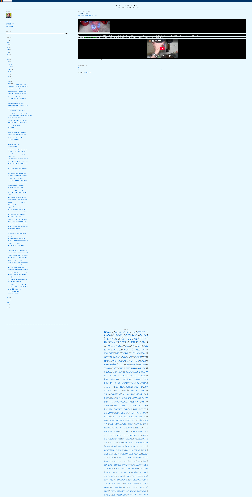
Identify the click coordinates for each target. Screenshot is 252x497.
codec (132, 350)
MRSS (105, 447)
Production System (116, 456)
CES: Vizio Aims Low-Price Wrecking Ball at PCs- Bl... (17, 247)
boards (140, 472)
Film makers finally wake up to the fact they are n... (17, 110)
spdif (140, 416)
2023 (8, 44)
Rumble (118, 460)
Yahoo (105, 409)
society (135, 416)
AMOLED (127, 421)
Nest (145, 449)
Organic (134, 453)
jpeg (144, 353)
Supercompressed (108, 464)
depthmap (128, 476)
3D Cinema (107, 345)
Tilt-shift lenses (139, 465)
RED (142, 387)
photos (140, 415)
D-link (128, 431)
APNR (137, 359)
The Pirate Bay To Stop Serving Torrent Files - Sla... (17, 218)
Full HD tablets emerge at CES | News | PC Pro (16, 243)
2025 (8, 40)
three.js (124, 490)
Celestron (135, 428)
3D (117, 331)
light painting (120, 480)
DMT (145, 431)
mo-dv (145, 483)
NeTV (119, 402)
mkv (141, 483)
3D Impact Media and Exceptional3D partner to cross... (17, 89)
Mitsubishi (144, 447)
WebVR (105, 374)
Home (162, 69)
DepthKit (141, 432)
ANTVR (123, 395)
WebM (132, 380)
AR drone (9, 212)
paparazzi (112, 486)
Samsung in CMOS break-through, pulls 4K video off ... (17, 113)
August (9, 71)
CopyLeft (135, 430)
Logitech (114, 446)
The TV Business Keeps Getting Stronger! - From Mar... (17, 180)
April (9, 78)
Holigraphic (131, 342)
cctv (108, 334)
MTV (109, 447)
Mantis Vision (127, 401)
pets (117, 486)
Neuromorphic (129, 450)
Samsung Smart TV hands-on (13, 129)
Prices (146, 404)
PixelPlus (131, 454)
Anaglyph (124, 423)
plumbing (127, 486)
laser (127, 364)
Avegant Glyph (113, 424)
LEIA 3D (119, 445)
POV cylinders (93, 37)
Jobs (125, 443)
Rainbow (136, 457)
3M (132, 420)
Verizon (144, 372)
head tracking (142, 368)
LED (113, 367)
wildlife (140, 494)
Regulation (140, 458)
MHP (142, 446)
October (9, 67)
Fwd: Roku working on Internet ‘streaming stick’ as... (17, 282)
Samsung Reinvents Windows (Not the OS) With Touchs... (18, 177)
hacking (140, 374)
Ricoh (146, 458)
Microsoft (141, 342)
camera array (137, 345)
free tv (144, 477)
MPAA (146, 386)
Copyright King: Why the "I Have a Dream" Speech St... (17, 194)
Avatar (106, 424)
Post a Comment (81, 67)
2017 (8, 54)
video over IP (142, 417)
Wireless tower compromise (13, 124)
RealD (128, 379)
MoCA (105, 449)
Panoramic (138, 367)
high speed (124, 413)
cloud (116, 353)
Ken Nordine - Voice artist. (12, 204)
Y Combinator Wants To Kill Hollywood (15, 125)
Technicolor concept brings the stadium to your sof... (17, 195)
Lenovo (140, 445)
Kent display (145, 443)
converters (114, 475)
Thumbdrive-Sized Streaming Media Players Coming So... (18, 269)
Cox (111, 431)
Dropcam (146, 434)
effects (140, 476)
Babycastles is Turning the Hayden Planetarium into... (17, 107)
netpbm (144, 484)
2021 (8, 47)
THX (128, 464)
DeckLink (134, 432)
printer (114, 416)
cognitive (138, 473)
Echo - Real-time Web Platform (13, 200)
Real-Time (122, 379)
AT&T (133, 421)
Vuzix (142, 469)
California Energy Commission (123, 397)
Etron (105, 436)
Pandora (144, 402)
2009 (8, 300)
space (133, 393)
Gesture (139, 365)
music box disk (130, 484)
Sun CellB (114, 372)
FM (112, 436)
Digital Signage (134, 434)
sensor (130, 416)
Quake (105, 457)
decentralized (112, 476)
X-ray (129, 471)
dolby (105, 382)
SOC (138, 460)
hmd (136, 339)
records (107, 488)
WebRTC (122, 368)
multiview (106, 393)
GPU (107, 356)
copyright (107, 335)
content (118, 410)
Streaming (128, 331)
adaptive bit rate (118, 409)
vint (111, 494)
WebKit (113, 471)
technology (126, 375)
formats (133, 368)
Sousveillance (138, 356)
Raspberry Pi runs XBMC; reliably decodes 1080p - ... (17, 136)
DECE (135, 384)
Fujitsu (134, 436)
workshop (114, 495)
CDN (110, 361)
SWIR (145, 460)
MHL (139, 446)
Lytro (124, 356)
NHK (142, 449)
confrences (111, 410)
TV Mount (138, 464)
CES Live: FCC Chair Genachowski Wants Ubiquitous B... (18, 226)
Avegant (144, 395)
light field (144, 335)
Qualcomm (136, 387)
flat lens (106, 391)
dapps (105, 476)
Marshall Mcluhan (123, 447)
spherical (139, 393)
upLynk (138, 491)
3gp (135, 420)
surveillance (108, 338)
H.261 (123, 438)
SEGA (126, 460)
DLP (139, 384)
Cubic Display (122, 431)
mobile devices (133, 344)
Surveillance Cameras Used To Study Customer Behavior (18, 86)
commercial (143, 390)
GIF (141, 436)
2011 (8, 297)
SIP (130, 405)
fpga (115, 382)
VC (137, 406)
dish (134, 410)
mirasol (130, 483)
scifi (124, 393)
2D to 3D (136, 354)
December (10, 64)
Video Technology (126, 5)
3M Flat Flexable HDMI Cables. (13, 144)
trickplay (106, 491)
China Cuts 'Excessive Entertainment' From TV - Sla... (17, 267)
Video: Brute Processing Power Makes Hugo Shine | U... (17, 165)
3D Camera (133, 335)
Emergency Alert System (123, 435)
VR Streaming (141, 352)
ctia (135, 475)
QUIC (139, 456)
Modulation (111, 449)
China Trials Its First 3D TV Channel (14, 289)
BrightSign (115, 427)
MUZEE (112, 447)
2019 (8, 51)
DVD (131, 348)
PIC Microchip (128, 387)
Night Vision (137, 450)
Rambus (106, 389)
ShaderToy (134, 461)
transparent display (141, 490)
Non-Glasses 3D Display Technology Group (15, 187)
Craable (116, 431)
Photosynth (124, 454)
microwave (114, 483)
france (139, 477)
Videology (120, 469)
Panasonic (114, 360)
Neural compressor (120, 450)
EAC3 (111, 435)
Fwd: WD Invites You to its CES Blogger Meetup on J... (17, 257)
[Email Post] (101, 59)
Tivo (118, 380)
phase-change (132, 415)
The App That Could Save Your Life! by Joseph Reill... (17, 272)
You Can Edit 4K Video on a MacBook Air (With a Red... (18, 91)
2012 (8, 63)
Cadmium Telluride (124, 428)
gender (106, 479)
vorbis (125, 494)
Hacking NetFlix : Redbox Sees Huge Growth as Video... (18, 120)
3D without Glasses (109, 365)
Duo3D (107, 435)
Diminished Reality (131, 376)
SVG (141, 460)
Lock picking (107, 446)
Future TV (143, 359)
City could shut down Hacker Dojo (14, 88)
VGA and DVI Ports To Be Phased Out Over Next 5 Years (18, 161)
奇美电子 (123, 495)
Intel (105, 401)
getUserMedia (107, 413)
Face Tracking (138, 369)
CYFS (117, 428)
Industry (125, 442)
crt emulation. (128, 475)
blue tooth (134, 472)
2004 (8, 307)
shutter (127, 488)
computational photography (112, 357)
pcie (120, 393)
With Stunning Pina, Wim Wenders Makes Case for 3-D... (18, 158)
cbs (105, 410)
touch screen (113, 394)
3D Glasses (125, 352)
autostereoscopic (126, 374)
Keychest (111, 401)
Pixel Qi (134, 404)
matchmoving (130, 391)
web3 (107, 395)
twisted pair (120, 491)
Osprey (138, 453)
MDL (121, 401)
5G (115, 395)
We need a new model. (12, 95)
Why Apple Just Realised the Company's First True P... (17, 98)
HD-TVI (110, 439)
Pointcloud (145, 454)
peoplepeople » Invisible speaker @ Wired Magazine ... (17, 149)
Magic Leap (116, 378)
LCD (115, 339)
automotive (117, 374)
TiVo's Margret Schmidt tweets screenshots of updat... (17, 137)
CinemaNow (119, 430)
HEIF (126, 439)
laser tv (138, 357)
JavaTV (120, 443)
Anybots (137, 395)
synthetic (106, 490)
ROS (128, 457)
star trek (139, 488)
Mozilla (131, 378)
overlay (125, 415)
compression (124, 353)
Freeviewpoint (109, 341)
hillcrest (112, 479)
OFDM (127, 402)
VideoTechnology (119, 408)
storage (144, 360)
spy (145, 393)
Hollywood (143, 399)
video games (143, 382)
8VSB (141, 420)
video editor (115, 344)
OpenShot (112, 453)
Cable (146, 338)
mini (125, 483)
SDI (132, 379)
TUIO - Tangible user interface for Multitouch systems (17, 168)
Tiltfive (146, 465)
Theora (127, 465)
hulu (138, 350)
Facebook (115, 361)
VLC (140, 372)
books (145, 472)
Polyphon (108, 456)
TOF (120, 372)
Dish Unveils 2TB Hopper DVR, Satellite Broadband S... (18, 240)
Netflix (135, 333)
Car (131, 428)
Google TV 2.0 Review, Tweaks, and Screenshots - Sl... (17, 209)
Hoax (137, 399)
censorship (116, 473)
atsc (145, 380)
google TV (125, 357)
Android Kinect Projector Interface (14, 108)
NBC (135, 378)
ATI (136, 421)
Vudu (127, 408)
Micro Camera (123, 378)
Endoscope (145, 376)
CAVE (113, 397)
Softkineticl (114, 462)
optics (113, 346)
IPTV (116, 356)
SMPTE (134, 405)
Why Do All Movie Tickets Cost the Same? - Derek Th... (18, 286)
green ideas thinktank (9, 26)
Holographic (132, 371)
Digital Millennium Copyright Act (116, 376)
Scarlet (123, 461)
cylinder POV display (85, 34)
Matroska (143, 401)
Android (140, 346)
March (9, 79)
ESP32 (115, 435)
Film (113, 371)
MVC (116, 447)
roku (120, 354)
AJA (119, 421)
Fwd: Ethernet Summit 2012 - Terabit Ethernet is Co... (17, 84)
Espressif (119, 399)
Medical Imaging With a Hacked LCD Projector (16, 288)
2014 (8, 59)
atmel (112, 472)
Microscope (130, 367)
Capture (108, 384)
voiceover (119, 494)
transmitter (107, 417)
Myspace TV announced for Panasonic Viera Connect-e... (18, 236)
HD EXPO (140, 438)
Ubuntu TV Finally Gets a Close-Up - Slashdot (16, 245)
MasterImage (136, 401)
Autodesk (137, 423)
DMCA (141, 431)
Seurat (128, 461)
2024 (8, 42)
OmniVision (141, 378)
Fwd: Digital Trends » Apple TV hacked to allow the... (17, 294)
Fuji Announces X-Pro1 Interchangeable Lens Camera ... (18, 235)
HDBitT (114, 439)
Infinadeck (131, 442)
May (9, 76)
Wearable (126, 380)
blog (129, 472)
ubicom (126, 491)
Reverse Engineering (122, 389)
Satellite (137, 379)
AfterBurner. (107, 423)
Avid (120, 424)
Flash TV (116, 386)
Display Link (120, 398)
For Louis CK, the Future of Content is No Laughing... (17, 265)
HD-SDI (105, 439)
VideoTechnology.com (10, 23)
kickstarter (143, 479)
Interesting (140, 371)
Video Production (143, 468)
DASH (131, 384)
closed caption (131, 473)
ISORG (107, 442)
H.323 (135, 438)
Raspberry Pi (119, 345)
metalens (143, 391)
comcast (145, 345)
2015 (8, 57)
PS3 (145, 453)
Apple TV (114, 342)
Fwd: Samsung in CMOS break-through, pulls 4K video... (18, 112)
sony (114, 349)
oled (118, 352)
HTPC (129, 399)
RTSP (117, 379)
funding (144, 412)
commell (144, 473)
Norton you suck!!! (11, 166)
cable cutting (142, 363)
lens (131, 360)
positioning (107, 416)
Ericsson (144, 435)
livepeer (132, 413)
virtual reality (121, 333)
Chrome (133, 365)
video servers (116, 419)
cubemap (139, 475)
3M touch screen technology (13, 146)
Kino (107, 445)
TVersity (144, 464)
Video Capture (122, 363)
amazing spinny (88, 37)
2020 (8, 49)
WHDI (146, 469)
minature (120, 483)
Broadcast (143, 375)
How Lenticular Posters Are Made (14, 171)
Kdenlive (138, 443)
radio (125, 416)
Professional (123, 405)
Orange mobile (126, 453)
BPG (145, 424)
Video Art (115, 368)
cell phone (125, 360)
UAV (116, 390)
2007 (8, 304)
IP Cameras (134, 361)
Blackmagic (107, 397)
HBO (132, 386)
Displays (145, 333)
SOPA (140, 405)
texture (118, 490)
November (10, 66)
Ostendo (133, 402)
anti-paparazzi (132, 363)
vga (133, 359)
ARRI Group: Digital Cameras (13, 100)
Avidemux (125, 424)
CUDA (110, 428)
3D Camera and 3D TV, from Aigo (14, 139)
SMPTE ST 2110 (132, 460)
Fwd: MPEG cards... (11, 189)
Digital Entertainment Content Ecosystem (119, 434)
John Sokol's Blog (9, 24)
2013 (8, 61)
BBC (138, 375)
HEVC (128, 361)
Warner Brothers (134, 408)
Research (112, 389)
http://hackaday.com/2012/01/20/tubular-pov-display (87, 15)
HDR (119, 439)
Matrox (106, 402)
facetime (134, 477)
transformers (131, 490)
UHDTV (135, 372)
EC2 (139, 398)
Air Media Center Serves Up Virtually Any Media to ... (17, 122)
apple (125, 335)
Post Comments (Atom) (87, 72)
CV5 (113, 428)
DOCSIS (110, 432)
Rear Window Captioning (117, 458)
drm (132, 353)
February (9, 81)
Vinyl (138, 469)
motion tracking (109, 352)
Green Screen (117, 438)
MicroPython (133, 447)
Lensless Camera (120, 367)
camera (107, 331)
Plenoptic (108, 372)
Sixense (144, 461)
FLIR (112, 386)
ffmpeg (106, 364)
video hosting (133, 417)
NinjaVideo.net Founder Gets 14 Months (15, 148)
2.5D (117, 420)
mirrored (136, 483)
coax (137, 390)
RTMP (144, 367)
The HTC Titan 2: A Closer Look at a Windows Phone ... (18, 224)
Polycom (140, 404)
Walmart (108, 471)
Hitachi (140, 439)
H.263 (127, 438)
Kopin (111, 445)
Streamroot (135, 462)
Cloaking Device (127, 430)
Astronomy (130, 423)
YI (145, 408)
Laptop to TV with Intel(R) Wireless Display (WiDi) (17, 284)
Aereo (133, 346)
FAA (109, 436)
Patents (112, 379)
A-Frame (146, 420)
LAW (121, 334)
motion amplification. (115, 484)
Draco (134, 398)
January (9, 83)
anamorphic (107, 472)
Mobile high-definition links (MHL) (14, 281)
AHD (115, 421)
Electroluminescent (109, 399)
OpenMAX (106, 453)
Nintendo (144, 450)
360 (117, 338)
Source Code (121, 406)
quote (130, 487)
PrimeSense (109, 405)
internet (128, 334)
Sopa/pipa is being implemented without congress (17, 93)
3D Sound (128, 420)
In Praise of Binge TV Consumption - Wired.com (16, 206)
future (113, 348)
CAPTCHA (122, 427)
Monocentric (119, 449)
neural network (117, 415)
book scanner (137, 409)
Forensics (117, 436)
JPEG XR (107, 443)
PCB (142, 453)
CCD (105, 361)
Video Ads (117, 468)
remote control (118, 359)
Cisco (113, 384)
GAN (138, 436)
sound (129, 393)
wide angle (111, 420)
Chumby (135, 397)
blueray (143, 344)
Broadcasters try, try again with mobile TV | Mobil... (17, 274)
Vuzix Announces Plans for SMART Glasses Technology (18, 255)
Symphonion (116, 464)
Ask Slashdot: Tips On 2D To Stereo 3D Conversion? (17, 134)
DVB (143, 384)
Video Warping (109, 408)
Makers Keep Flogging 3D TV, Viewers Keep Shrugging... (18, 252)
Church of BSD (8, 27)
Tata (105, 465)
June (9, 74)
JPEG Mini (10, 142)
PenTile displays (108, 454)
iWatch (117, 479)
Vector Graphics (143, 406)
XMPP (134, 471)
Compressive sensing (122, 384)
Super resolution (108, 390)
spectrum (126, 346)
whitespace (143, 364)
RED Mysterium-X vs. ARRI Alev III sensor (15, 101)
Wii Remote (119, 471)
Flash (122, 342)
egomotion (145, 410)
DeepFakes (112, 398)
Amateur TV (145, 383)
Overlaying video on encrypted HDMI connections (17, 151)
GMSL (145, 436)
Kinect (123, 338)
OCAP (116, 387)
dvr (108, 346)
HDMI (108, 339)
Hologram (107, 360)
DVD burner (117, 432)
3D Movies (124, 383)
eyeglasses (124, 477)
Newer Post (80, 69)
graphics (116, 413)
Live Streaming (139, 348)
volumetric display (139, 394)
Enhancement (133, 435)
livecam (128, 480)
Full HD (122, 361)
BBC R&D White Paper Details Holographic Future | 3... (18, 173)
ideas (143, 350)
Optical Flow (119, 453)
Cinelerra (112, 430)
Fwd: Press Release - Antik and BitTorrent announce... (17, 233)
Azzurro (131, 424)
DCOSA (133, 431)
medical (138, 391)
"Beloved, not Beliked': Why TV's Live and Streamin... (17, 132)
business (106, 473)
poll (132, 486)
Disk (141, 434)
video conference (135, 338)
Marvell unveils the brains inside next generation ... (17, 264)
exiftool (118, 477)
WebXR (136, 380)
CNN (105, 376)
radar (134, 487)
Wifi (141, 380)
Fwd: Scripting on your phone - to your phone (16, 185)
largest (106, 480)
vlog (114, 494)
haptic (119, 382)
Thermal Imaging (130, 406)
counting (121, 475)
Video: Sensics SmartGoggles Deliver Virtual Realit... (17, 221)
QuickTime (111, 457)
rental (114, 375)
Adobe (133, 352)
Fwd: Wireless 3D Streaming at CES (14, 291)
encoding (145, 476)
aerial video (108, 353)
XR (137, 471)
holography (113, 364)
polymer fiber (143, 486)
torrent (127, 359)
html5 (106, 342)
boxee (144, 409)
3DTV (124, 337)
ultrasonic (132, 491)
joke (132, 357)
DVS (125, 432)
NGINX (137, 449)
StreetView (143, 462)
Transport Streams (127, 372)
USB (145, 356)
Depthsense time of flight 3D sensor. (14, 228)
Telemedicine (121, 465)
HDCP (111, 356)
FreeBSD (123, 436)
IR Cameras (143, 361)
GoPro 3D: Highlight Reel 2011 (13, 293)
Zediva (110, 409)
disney (127, 368)
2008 (8, 302)
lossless (135, 480)
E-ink (139, 376)
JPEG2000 (137, 386)
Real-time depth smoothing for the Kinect (15, 117)
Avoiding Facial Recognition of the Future (15, 277)
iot (135, 479)
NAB (113, 387)
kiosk (124, 391)
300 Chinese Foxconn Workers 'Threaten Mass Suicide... (18, 219)
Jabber (112, 443)
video (106, 344)
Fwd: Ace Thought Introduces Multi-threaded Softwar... (17, 223)
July (9, 73)
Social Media (136, 389)
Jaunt (116, 443)
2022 (8, 45)
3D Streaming (144, 354)
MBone (127, 446)
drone (138, 353)
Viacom (120, 390)
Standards (143, 389)
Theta (132, 465)
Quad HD (144, 456)
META (132, 446)
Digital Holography (139, 349)
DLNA (137, 431)
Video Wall (108, 469)
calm (111, 473)
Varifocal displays (108, 468)
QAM (135, 456)
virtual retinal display (129, 419)
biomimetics (123, 472)
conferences (107, 475)
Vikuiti (133, 469)
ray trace (140, 487)
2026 (8, 39)
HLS (126, 371)
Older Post (244, 69)
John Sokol (15, 13)
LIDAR (142, 386)
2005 (8, 306)
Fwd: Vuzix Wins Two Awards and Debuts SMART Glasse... (18, 230)
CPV (140, 427)
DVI (122, 432)
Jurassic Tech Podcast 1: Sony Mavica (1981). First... (17, 154)
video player (134, 364)
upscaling (144, 491)
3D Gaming (117, 383)
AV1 (140, 421)
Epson (139, 435)
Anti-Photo (120, 365)
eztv (130, 477)
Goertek (111, 438)
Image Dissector (113, 442)
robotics (137, 360)
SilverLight (107, 406)
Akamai (138, 383)
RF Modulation (122, 457)
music (123, 484)
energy (107, 477)
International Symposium (142, 442)
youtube (109, 337)
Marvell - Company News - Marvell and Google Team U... (18, 262)
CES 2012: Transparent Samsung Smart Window (16, 214)
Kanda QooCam (130, 443)
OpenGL (121, 387)
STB (115, 363)
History (115, 334)
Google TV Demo (11, 127)
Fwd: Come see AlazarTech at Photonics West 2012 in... (17, 199)
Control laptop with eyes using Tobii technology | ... (17, 238)
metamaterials (127, 382)
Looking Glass (121, 446)
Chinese (141, 428)
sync (145, 416)
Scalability (116, 461)
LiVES (145, 445)
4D (111, 395)
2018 (8, 52)
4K (119, 349)
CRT (144, 427)
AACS (107, 421)
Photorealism (117, 454)
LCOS (115, 445)
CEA (126, 427)
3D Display (117, 335)
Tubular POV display (11, 156)
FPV (124, 399)
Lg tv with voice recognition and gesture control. (16, 231)
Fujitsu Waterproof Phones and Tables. (14, 141)
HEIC (122, 439)
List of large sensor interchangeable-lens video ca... (17, 103)
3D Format (122, 420)
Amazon (133, 375)
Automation (143, 423)
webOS (129, 494)
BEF (136, 424)
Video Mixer (135, 468)
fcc (134, 374)
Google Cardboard (125, 386)
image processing (139, 334)
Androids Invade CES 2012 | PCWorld (14, 216)
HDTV (143, 341)
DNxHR (105, 432)
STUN (145, 405)
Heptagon (134, 439)
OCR (123, 402)
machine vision (108, 369)
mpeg (144, 357)
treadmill (115, 417)
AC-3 (111, 421)
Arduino (127, 365)
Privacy (116, 405)
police (119, 346)
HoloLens (145, 439)
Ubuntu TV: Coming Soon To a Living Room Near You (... (18, 211)
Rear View (108, 458)
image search (124, 479)
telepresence (128, 354)
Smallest (114, 406)
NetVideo (106, 450)
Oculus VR (133, 337)
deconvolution (120, 476)
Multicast (112, 402)
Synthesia (123, 464)
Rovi (113, 460)
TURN (134, 464)
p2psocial (106, 486)
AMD (119, 395)
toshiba (106, 394)
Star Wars (127, 462)
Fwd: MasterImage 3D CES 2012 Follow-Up (15, 190)
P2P (113, 345)
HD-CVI (144, 438)
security (142, 337)
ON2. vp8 (130, 356)
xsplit (119, 495)
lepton (112, 480)
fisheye (127, 412)
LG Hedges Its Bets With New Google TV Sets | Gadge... (18, 260)
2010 (8, 299)
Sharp (139, 461)
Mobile (106, 350)
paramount (114, 393)
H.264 (143, 339)
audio (126, 350)
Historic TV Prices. (11, 118)
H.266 (131, 438)
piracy (115, 354)
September (10, 69)
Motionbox (125, 449)
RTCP (131, 457)
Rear (146, 457)
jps (138, 479)
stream (144, 488)
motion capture (141, 413)
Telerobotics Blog (9, 21)
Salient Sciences (108, 461)
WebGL (125, 390)
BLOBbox (141, 424)
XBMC (142, 408)
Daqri (129, 432)
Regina (135, 458)
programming (108, 359)
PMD (138, 402)
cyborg (144, 475)
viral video (130, 394)
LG (119, 356)
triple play (113, 491)
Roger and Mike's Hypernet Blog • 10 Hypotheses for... (17, 163)
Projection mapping (127, 456)
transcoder (135, 382)
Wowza (125, 471)
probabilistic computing (116, 487)
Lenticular (108, 378)
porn (145, 415)
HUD (133, 399)
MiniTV (138, 447)
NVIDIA (146, 371)
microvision (107, 483)
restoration (121, 488)
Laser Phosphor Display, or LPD (13, 183)
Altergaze (118, 423)
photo (121, 486)
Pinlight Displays (126, 404)
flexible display (135, 412)
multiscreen (107, 415)
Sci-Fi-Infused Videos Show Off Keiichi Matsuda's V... (17, 175)
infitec (130, 479)
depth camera (122, 341)
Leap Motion (134, 445)
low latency (142, 480)
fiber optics (119, 412)
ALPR (123, 421)
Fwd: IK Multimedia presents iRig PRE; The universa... (17, 178)
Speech (121, 462)
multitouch (107, 354)
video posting (107, 419)
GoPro (105, 438)
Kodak (116, 401)
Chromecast (123, 369)
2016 (8, 56)
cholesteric (123, 473)
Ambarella (130, 395)
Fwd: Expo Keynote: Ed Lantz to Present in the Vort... (17, 182)
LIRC (123, 445)
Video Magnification (126, 468)
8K (138, 420)
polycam (136, 486)
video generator (124, 417)
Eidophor (144, 398)
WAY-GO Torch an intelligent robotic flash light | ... (17, 202)
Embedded (130, 369)
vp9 (147, 394)
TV (120, 360)
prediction (106, 487)
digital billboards (126, 410)
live (145, 374)
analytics (119, 350)
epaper (110, 382)
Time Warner (112, 380)
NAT (131, 449)
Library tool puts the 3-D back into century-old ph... (17, 96)
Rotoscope (108, 460)
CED (137, 427)
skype (119, 375)
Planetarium (138, 454)
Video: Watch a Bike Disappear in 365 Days (15, 159)
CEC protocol (131, 427)
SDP (122, 460)
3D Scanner (121, 348)
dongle (139, 410)
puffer (125, 487)
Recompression (128, 458)
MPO (145, 446)
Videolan (114, 469)
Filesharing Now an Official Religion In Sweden (16, 276)
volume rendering (108, 383)
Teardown (110, 465)
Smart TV (106, 462)
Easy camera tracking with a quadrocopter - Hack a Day (17, 279)
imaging (119, 391)
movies (116, 369)
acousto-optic (143, 471)
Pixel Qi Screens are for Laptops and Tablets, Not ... (17, 207)
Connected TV (127, 349)
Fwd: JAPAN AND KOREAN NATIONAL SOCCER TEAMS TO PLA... (20, 115)
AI (126, 348)
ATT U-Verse (132, 383)
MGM (135, 446)
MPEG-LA (108, 387)
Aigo (113, 423)
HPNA (129, 439)
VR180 (112, 350)
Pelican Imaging (116, 404)
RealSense (141, 457)
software (133, 488)
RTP (145, 387)
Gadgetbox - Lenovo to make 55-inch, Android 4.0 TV (17, 241)
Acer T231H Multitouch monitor (13, 170)
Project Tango (108, 363)
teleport (113, 490)
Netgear (112, 450)
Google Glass (119, 371)
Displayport (128, 398)
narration (138, 484)
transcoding (122, 394)
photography (107, 375)
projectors (134, 341)
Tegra (115, 465)
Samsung (128, 345)
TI (130, 464)
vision (138, 419)
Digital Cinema (126, 339)
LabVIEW (128, 445)
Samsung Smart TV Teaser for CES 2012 (15, 130)
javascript (121, 364)
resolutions (114, 488)
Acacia (144, 421)
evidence (113, 477)
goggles (113, 391)
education (134, 476)
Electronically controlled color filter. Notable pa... (16, 153)
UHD (121, 380)
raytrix (146, 487)
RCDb (116, 457)
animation (131, 390)
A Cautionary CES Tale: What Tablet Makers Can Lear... (18, 250)
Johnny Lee (107, 367)
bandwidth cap (128, 409)
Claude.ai (141, 397)
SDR (130, 389)
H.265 (144, 365)
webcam (134, 494)
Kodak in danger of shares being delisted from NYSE (17, 253)
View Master (128, 469)
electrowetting (110, 412)
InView (120, 442)
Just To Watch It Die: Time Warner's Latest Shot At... (17, 259)
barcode (118, 472)
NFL (134, 449)
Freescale (128, 436)
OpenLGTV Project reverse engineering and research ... (17, 197)
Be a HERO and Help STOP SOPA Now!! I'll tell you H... (17, 192)
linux (123, 344)
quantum (120, 416)
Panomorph (107, 404)
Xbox (111, 374)
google (118, 337)
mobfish (106, 484)
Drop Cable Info (10, 248)
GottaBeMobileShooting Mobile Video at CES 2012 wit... (18, 105)
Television (107, 368)
